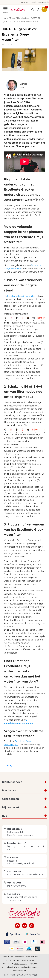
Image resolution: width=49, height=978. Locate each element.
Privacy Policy (20, 963)
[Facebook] (17, 925)
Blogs (12, 18)
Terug (9, 765)
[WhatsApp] (31, 925)
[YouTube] (24, 925)
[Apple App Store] (13, 934)
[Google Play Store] (33, 934)
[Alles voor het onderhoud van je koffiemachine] (24, 913)
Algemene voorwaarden (23, 960)
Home (5, 18)
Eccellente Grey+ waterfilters (21, 296)
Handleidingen (23, 18)
